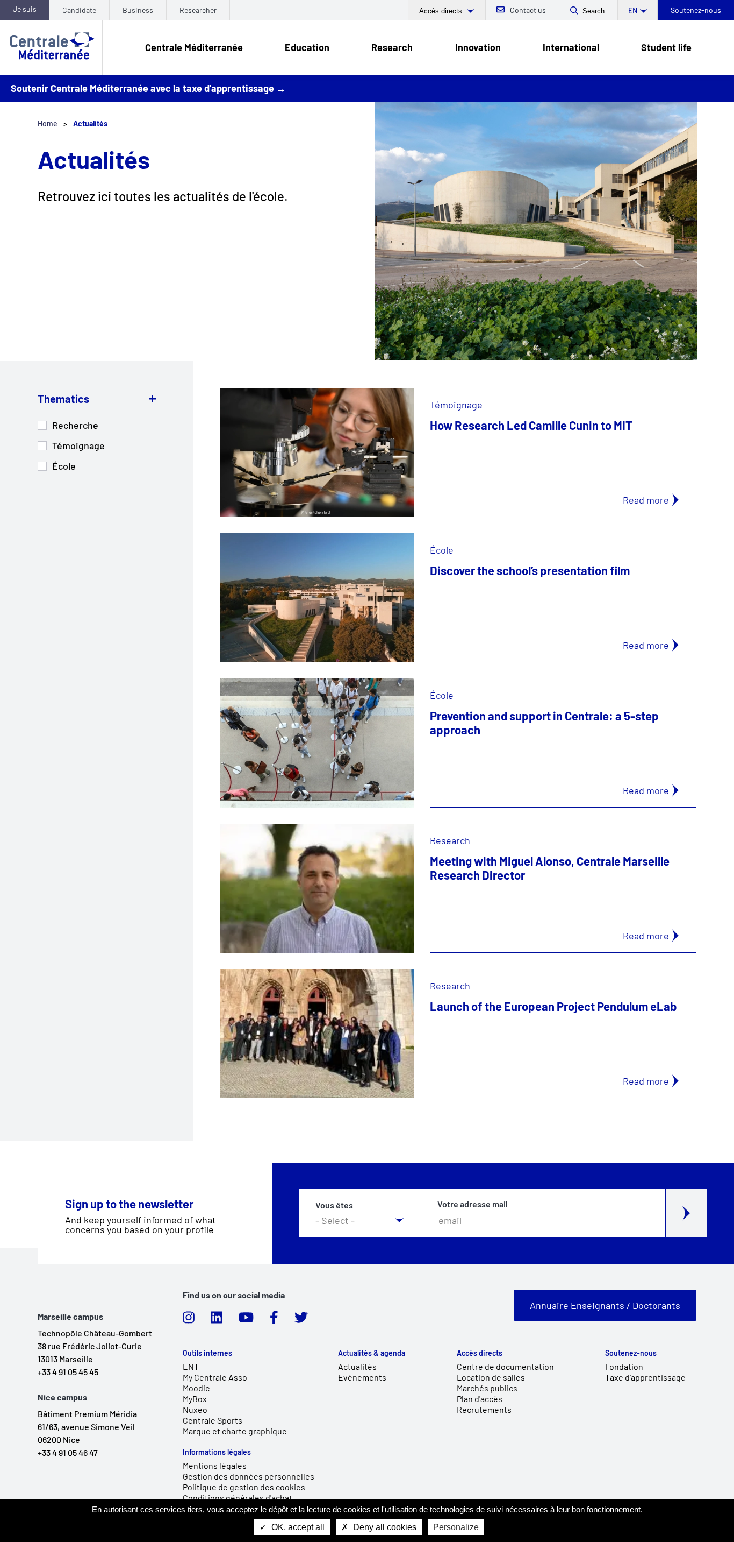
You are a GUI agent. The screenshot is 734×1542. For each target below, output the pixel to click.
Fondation (624, 1366)
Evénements (362, 1377)
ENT (191, 1366)
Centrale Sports (212, 1420)
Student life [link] (666, 47)
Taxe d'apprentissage (645, 1377)
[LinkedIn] (216, 1320)
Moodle (196, 1388)
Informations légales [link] (217, 1452)
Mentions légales (215, 1465)
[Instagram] (189, 1320)
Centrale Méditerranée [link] (194, 47)
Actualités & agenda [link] (371, 1353)
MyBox (195, 1399)
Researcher (198, 10)
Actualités (357, 1366)
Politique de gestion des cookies (244, 1487)
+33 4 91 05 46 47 (68, 1452)
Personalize (456, 1527)
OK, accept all (297, 1527)
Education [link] (307, 47)
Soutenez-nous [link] (631, 1353)
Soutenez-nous (696, 10)
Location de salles (491, 1377)
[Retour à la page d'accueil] (51, 47)
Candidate (79, 10)
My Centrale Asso (215, 1377)
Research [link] (392, 47)
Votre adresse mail (472, 1204)
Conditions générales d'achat (237, 1498)
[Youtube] (246, 1320)
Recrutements (484, 1409)
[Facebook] (274, 1320)
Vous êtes (334, 1205)
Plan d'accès (479, 1399)
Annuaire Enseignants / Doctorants (605, 1305)
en (632, 10)
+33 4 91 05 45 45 (68, 1372)
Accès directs (441, 11)
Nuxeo (195, 1409)
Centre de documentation (505, 1366)
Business (138, 10)
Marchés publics (487, 1388)
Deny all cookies (383, 1527)
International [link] (571, 47)
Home (47, 123)
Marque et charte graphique (235, 1431)
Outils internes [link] (207, 1353)
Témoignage (78, 445)
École (64, 466)
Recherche (75, 425)
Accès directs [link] (479, 1353)
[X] (301, 1320)
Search (593, 11)
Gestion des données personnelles (248, 1476)
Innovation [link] (478, 47)
